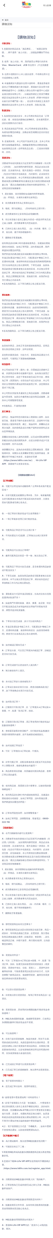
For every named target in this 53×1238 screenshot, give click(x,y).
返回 (6, 20)
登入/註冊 (47, 5)
